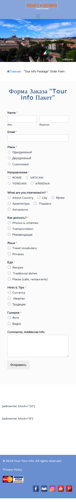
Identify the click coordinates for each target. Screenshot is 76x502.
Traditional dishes (24, 273)
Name (12, 113)
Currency (18, 293)
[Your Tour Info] (38, 5)
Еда (11, 262)
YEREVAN (19, 183)
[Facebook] (36, 488)
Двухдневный (21, 158)
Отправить (18, 364)
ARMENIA (42, 183)
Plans (12, 147)
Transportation (22, 229)
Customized (20, 164)
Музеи (60, 198)
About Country (22, 198)
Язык (12, 243)
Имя (9, 124)
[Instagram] (52, 488)
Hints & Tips (16, 287)
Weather (18, 298)
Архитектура (21, 204)
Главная (15, 71)
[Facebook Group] (44, 488)
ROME (17, 178)
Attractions (20, 210)
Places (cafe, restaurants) (30, 279)
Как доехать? (18, 218)
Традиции (19, 304)
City (44, 198)
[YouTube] (61, 488)
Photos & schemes (25, 223)
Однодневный (22, 152)
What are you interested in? (27, 193)
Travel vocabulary (24, 248)
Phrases (18, 254)
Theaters (44, 204)
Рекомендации (22, 235)
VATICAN (36, 178)
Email (12, 132)
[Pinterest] (69, 488)
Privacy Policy (12, 469)
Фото (15, 318)
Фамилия (44, 124)
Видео (16, 324)
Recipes (17, 267)
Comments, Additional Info (26, 332)
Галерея (14, 313)
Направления (18, 172)
